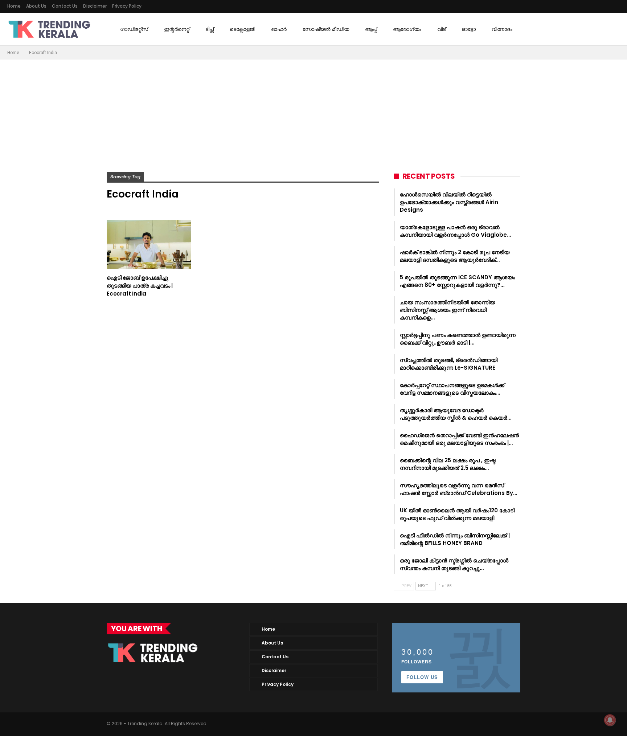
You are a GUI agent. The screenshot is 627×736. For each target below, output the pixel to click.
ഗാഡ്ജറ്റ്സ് (134, 29)
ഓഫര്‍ (279, 29)
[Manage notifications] (610, 720)
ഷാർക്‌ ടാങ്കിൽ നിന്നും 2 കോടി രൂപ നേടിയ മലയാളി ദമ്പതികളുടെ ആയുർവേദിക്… (454, 256)
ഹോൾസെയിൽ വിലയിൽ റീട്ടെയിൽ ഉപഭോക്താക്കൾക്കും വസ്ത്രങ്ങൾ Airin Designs (449, 202)
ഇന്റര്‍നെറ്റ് (176, 29)
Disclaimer (95, 6)
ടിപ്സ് (209, 29)
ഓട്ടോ (469, 29)
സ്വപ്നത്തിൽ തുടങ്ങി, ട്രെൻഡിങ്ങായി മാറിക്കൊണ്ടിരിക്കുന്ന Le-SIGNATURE (448, 363)
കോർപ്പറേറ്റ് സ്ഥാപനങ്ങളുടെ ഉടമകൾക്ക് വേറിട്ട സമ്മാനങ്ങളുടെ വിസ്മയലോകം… (452, 389)
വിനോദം (502, 29)
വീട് (441, 29)
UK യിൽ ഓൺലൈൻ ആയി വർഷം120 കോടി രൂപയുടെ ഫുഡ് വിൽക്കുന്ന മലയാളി (457, 514)
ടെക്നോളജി (242, 29)
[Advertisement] (313, 114)
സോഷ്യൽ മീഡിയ (326, 29)
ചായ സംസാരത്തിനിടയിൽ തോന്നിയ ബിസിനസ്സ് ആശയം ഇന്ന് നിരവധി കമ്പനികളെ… (447, 309)
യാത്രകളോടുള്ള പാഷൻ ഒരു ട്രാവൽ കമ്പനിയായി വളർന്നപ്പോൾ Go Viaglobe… (455, 231)
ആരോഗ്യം (407, 29)
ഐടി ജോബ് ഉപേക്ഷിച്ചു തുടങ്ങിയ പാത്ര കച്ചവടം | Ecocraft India (140, 285)
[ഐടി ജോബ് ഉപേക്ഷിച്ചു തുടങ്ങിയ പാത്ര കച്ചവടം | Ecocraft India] (149, 244)
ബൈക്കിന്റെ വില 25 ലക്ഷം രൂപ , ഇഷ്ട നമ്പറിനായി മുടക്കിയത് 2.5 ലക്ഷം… (447, 464)
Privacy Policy (127, 6)
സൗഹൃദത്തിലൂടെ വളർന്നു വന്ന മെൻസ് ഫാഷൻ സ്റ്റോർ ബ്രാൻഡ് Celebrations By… (458, 489)
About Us (36, 6)
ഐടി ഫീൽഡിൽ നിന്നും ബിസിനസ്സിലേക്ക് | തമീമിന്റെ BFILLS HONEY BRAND (455, 539)
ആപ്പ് (371, 29)
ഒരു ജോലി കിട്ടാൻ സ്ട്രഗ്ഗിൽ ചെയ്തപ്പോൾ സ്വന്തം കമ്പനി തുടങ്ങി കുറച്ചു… (454, 564)
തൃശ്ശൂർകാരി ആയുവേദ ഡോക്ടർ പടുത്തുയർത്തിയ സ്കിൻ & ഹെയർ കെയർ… (455, 414)
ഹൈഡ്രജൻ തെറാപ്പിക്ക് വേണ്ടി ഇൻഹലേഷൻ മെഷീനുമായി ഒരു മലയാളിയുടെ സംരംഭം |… (459, 439)
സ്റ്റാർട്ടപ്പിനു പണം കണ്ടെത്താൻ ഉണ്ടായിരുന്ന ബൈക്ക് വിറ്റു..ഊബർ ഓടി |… (458, 338)
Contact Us (65, 6)
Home (14, 6)
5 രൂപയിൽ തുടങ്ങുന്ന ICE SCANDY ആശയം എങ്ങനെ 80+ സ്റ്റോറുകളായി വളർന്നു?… (457, 281)
